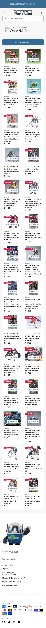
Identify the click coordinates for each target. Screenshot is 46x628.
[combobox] (23, 18)
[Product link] (12, 63)
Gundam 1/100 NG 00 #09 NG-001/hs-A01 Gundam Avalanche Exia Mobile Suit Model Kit (32, 434)
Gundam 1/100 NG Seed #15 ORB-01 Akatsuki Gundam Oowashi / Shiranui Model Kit (12, 202)
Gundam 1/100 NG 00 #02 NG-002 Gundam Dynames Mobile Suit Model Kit (32, 500)
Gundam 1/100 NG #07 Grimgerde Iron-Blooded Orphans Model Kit (33, 236)
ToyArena (14, 552)
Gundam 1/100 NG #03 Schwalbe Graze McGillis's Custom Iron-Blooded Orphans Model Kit (12, 304)
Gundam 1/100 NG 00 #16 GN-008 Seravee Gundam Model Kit (32, 368)
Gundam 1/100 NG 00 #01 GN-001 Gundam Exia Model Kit (32, 169)
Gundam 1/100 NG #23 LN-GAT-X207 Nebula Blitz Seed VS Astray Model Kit (32, 337)
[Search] (41, 18)
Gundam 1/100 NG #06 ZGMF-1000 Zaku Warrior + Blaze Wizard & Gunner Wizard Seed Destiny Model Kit (33, 102)
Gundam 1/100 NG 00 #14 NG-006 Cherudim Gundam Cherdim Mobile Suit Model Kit (32, 401)
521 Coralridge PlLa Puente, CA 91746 (9, 573)
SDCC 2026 (14, 4)
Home (7, 27)
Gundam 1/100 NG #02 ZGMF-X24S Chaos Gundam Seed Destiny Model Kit (11, 170)
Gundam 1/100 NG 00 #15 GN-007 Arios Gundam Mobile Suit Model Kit (11, 401)
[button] (3, 12)
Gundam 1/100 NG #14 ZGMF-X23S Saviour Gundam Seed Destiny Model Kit (11, 236)
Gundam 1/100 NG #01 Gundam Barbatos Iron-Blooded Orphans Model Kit (12, 337)
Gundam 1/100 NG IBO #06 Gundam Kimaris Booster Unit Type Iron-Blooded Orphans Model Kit (12, 269)
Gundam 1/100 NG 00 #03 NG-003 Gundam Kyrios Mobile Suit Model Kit (11, 500)
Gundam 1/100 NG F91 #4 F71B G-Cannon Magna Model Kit (11, 70)
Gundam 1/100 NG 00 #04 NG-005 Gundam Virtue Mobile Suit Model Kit (33, 468)
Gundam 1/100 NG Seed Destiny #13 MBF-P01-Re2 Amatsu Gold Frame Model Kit (12, 369)
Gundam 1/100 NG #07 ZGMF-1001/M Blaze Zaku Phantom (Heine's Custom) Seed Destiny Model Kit (12, 137)
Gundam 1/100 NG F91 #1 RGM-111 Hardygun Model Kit (32, 70)
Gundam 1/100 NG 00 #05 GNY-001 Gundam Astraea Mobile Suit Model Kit (11, 468)
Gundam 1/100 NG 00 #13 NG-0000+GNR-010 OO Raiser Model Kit (11, 432)
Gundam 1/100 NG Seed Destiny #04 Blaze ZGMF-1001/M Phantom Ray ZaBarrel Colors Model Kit (33, 203)
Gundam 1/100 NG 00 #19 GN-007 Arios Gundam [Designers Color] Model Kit (11, 101)
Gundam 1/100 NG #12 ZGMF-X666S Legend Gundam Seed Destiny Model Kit (32, 136)
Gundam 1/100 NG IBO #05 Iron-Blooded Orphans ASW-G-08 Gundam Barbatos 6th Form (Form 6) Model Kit (33, 269)
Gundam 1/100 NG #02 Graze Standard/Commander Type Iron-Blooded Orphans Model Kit (33, 304)
